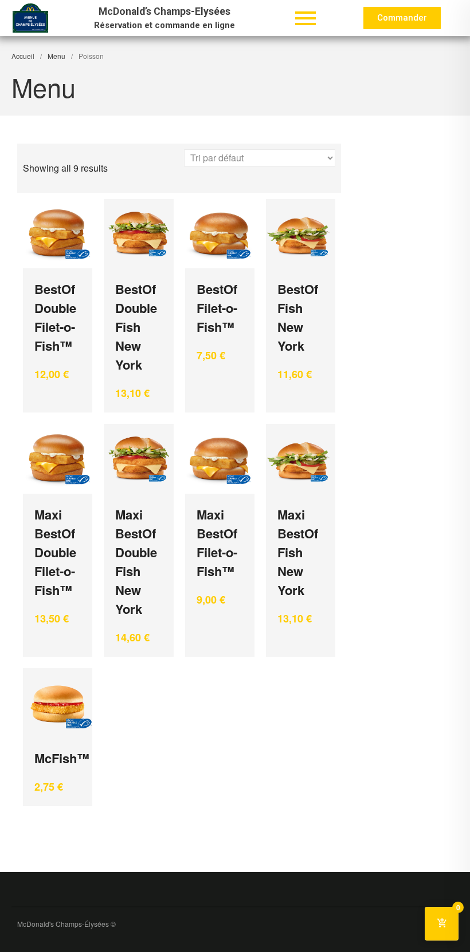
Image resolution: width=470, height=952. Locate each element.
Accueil (22, 56)
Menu (56, 56)
